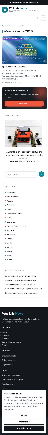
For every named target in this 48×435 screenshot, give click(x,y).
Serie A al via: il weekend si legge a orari (21, 293)
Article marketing (9, 360)
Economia (11, 222)
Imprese (10, 230)
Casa (9, 209)
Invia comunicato (9, 356)
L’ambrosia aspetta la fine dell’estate (20, 285)
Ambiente (11, 193)
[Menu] (43, 18)
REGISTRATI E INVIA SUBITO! (24, 161)
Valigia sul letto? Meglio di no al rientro (20, 276)
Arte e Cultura (12, 197)
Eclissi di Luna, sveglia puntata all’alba (20, 280)
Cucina (9, 218)
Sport (9, 256)
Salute (9, 251)
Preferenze (24, 422)
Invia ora (24, 104)
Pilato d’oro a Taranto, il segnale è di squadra (23, 289)
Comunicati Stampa (15, 214)
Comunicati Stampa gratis (12, 379)
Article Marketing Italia (11, 375)
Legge (9, 239)
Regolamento (7, 365)
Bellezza (10, 205)
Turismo (10, 260)
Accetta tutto (24, 428)
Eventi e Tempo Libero (16, 226)
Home (4, 25)
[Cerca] (37, 18)
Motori (9, 247)
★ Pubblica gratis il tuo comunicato (24, 2)
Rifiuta (24, 415)
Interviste (11, 235)
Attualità (10, 201)
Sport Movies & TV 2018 (13, 67)
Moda (9, 243)
